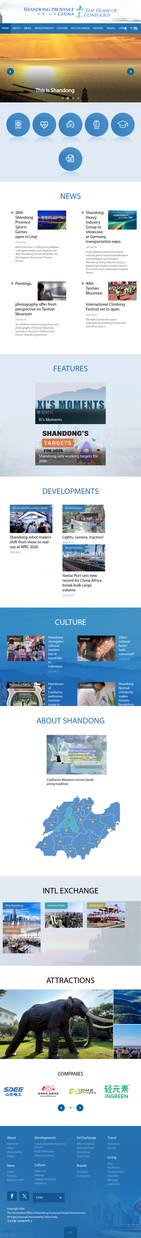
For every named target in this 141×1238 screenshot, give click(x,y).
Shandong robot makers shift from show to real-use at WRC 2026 (30, 542)
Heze (44, 847)
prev (10, 71)
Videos (11, 1156)
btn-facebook (125, 28)
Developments (45, 1138)
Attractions (113, 1144)
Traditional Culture (45, 1179)
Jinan (65, 823)
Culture (40, 1165)
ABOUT (16, 28)
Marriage (112, 1180)
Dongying (89, 804)
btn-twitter (136, 28)
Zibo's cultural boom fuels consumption (126, 646)
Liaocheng (51, 822)
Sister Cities (83, 1156)
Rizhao (96, 839)
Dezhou (58, 813)
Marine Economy (44, 1155)
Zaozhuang (71, 848)
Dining (111, 1148)
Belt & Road (83, 1152)
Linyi (84, 845)
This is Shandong (55, 90)
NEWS (27, 28)
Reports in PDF (15, 1180)
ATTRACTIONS (70, 981)
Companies (83, 1176)
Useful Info (113, 1184)
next (130, 71)
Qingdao (110, 827)
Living (111, 1157)
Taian (66, 833)
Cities (10, 1148)
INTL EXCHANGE (80, 28)
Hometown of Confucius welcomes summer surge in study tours (56, 698)
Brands (82, 1166)
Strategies (82, 1172)
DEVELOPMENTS (44, 28)
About (11, 1138)
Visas (110, 1163)
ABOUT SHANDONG (70, 721)
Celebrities (41, 1183)
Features (12, 1176)
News (11, 1166)
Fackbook (12, 1196)
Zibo (80, 823)
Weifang (93, 819)
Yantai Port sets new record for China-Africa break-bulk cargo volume (82, 583)
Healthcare (113, 1167)
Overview (12, 1144)
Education (113, 1176)
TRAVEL (111, 28)
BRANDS (98, 28)
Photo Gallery (15, 1152)
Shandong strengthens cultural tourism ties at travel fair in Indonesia (56, 652)
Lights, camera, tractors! (83, 537)
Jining (60, 845)
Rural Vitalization (44, 1151)
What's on (40, 1171)
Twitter (24, 1196)
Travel (111, 1138)
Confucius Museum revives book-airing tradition (70, 782)
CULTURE (62, 28)
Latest (10, 1172)
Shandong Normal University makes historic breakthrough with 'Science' (126, 698)
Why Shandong (86, 1144)
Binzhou (79, 806)
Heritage (39, 1175)
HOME (5, 28)
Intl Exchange (86, 1138)
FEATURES (70, 369)
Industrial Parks (85, 1148)
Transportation (115, 1172)
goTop (70, 1232)
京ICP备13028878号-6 (19, 1221)
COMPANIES (70, 1074)
